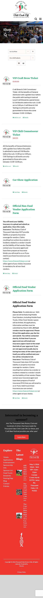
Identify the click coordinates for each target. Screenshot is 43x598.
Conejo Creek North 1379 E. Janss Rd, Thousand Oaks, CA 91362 (34, 483)
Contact (6, 483)
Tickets (6, 457)
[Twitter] (21, 545)
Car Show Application (25, 180)
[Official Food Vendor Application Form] (6, 289)
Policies (6, 486)
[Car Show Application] (6, 182)
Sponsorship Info (8, 466)
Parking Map (8, 478)
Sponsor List (8, 470)
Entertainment (8, 462)
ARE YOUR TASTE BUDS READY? (26, 469)
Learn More (21, 437)
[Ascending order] (33, 51)
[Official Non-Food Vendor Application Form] (6, 208)
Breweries (7, 476)
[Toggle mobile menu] (40, 19)
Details (26, 117)
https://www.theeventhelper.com (15, 261)
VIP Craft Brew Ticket (25, 78)
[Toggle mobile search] (36, 19)
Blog (5, 481)
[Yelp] (21, 538)
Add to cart (17, 117)
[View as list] (23, 63)
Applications (8, 460)
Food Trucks (7, 473)
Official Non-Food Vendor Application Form (24, 210)
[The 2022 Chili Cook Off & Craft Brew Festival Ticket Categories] (19, 492)
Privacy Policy (21, 572)
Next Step (17, 192)
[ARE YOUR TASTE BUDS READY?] (19, 473)
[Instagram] (21, 541)
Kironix (21, 566)
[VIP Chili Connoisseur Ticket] (6, 134)
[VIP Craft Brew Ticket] (6, 81)
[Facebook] (21, 534)
